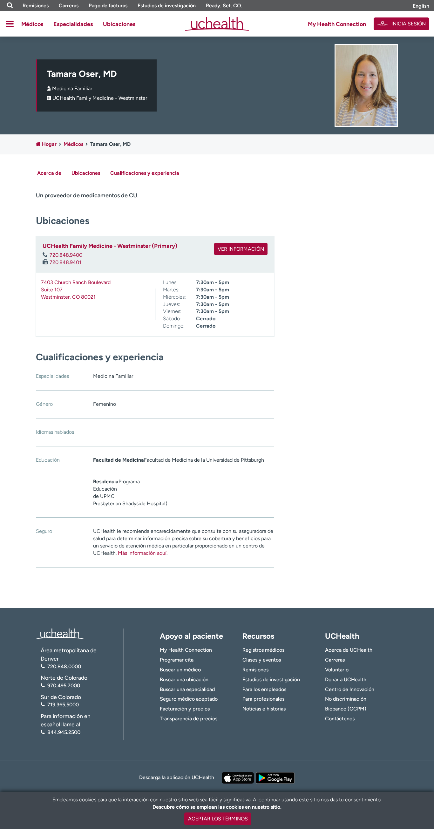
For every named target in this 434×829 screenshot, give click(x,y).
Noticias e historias (264, 709)
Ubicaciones (119, 24)
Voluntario (337, 670)
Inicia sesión (408, 24)
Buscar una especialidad (187, 689)
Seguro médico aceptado (189, 699)
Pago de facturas (108, 6)
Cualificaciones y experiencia (144, 173)
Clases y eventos (261, 660)
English (421, 6)
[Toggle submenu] (10, 23)
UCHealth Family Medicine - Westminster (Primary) (110, 245)
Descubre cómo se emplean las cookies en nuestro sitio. (217, 807)
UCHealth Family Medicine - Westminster (99, 98)
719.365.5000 (63, 705)
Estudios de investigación (167, 6)
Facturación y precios (185, 709)
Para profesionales (263, 699)
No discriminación (345, 699)
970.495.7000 (63, 686)
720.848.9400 (66, 255)
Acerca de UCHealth (348, 650)
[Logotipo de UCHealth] (60, 633)
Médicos (32, 24)
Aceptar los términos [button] (218, 819)
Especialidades (73, 24)
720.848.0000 (64, 666)
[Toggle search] (10, 5)
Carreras (68, 6)
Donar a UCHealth (345, 679)
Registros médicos (263, 650)
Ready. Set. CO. (224, 6)
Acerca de (49, 173)
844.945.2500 (63, 732)
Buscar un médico (180, 670)
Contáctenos (340, 719)
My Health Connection (337, 24)
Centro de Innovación (349, 689)
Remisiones (36, 6)
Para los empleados (264, 689)
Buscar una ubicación (184, 679)
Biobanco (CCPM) (345, 709)
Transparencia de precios (188, 719)
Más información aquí (142, 553)
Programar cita (176, 660)
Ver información (241, 249)
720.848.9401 (65, 262)
